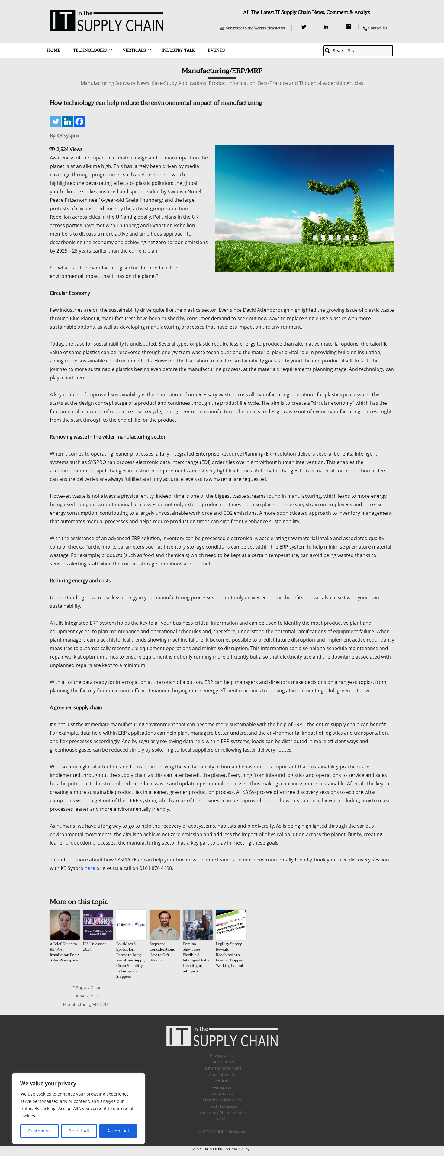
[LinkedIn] (327, 26)
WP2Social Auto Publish (211, 1148)
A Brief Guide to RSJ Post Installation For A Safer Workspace (64, 952)
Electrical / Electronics (222, 1100)
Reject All (79, 1131)
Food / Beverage (222, 1106)
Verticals (134, 50)
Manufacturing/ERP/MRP (87, 1004)
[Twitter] (304, 26)
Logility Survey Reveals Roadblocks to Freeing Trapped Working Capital (229, 954)
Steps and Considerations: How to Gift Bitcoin (162, 952)
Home (53, 50)
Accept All (118, 1131)
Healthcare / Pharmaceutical (222, 1112)
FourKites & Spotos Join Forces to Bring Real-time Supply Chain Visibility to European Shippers (131, 960)
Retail (222, 1119)
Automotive (222, 1093)
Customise (39, 1131)
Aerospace (222, 1087)
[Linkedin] (67, 121)
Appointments (222, 1074)
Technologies (90, 50)
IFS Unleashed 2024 (95, 946)
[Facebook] (349, 26)
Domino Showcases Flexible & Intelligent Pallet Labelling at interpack (197, 957)
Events (216, 50)
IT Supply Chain (86, 987)
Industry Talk (178, 50)
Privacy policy (222, 1055)
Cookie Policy (222, 1061)
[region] (78, 1108)
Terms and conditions (222, 1068)
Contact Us (377, 28)
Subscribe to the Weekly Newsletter (255, 28)
